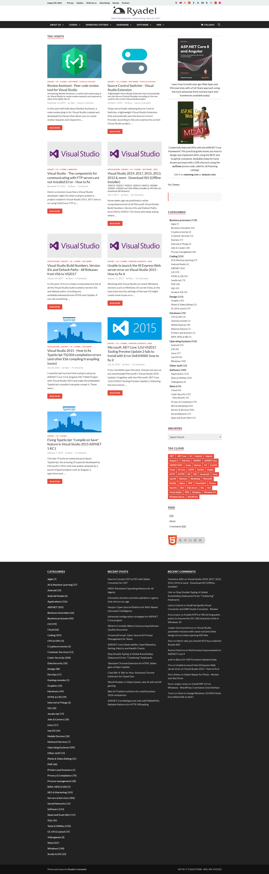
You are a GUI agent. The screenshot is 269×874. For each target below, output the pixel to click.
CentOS (213, 465)
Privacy (70, 3)
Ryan (129, 103)
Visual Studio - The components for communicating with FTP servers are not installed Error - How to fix (73, 177)
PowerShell (201, 483)
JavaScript (176, 280)
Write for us (91, 3)
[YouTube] (180, 2)
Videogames (177, 381)
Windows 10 (210, 492)
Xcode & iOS (177, 292)
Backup (197, 465)
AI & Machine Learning (182, 260)
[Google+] (185, 2)
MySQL (173, 483)
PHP (173, 284)
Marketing (195, 478)
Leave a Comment (85, 103)
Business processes (180, 220)
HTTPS (181, 474)
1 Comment (83, 186)
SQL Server (192, 487)
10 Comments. (137, 195)
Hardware (122, 24)
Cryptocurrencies (179, 232)
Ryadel (71, 869)
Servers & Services (137, 261)
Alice (73, 103)
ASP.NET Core (210, 460)
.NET (172, 456)
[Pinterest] (215, 2)
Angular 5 (174, 460)
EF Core (181, 469)
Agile (173, 224)
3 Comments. (81, 278)
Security (173, 487)
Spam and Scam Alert (181, 417)
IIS (189, 474)
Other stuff (176, 365)
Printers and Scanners (181, 332)
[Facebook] (194, 2)
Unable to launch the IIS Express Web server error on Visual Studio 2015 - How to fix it (134, 269)
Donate (116, 3)
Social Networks (179, 413)
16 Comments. (142, 278)
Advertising (104, 3)
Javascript (204, 474)
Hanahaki (81, 869)
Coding (73, 24)
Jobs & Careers (178, 247)
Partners (126, 3)
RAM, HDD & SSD (180, 336)
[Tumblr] (207, 2)
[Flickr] (220, 2)
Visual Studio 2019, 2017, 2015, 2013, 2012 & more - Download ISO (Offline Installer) (194, 583)
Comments (178, 526)
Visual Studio (176, 492)
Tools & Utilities (87, 81)
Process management (181, 251)
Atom (173, 521)
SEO (182, 487)
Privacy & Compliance (182, 401)
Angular (208, 456)
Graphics (175, 300)
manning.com (191, 174)
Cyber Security (178, 394)
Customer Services (180, 235)
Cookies (79, 3)
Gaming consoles (179, 320)
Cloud (174, 390)
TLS (209, 487)
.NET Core (181, 456)
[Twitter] (176, 2)
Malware (183, 478)
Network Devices (179, 328)
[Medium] (202, 2)
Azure (188, 465)
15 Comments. (138, 364)
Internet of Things (179, 244)
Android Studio (178, 264)
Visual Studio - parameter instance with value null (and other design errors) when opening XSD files (192, 631)
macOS (174, 357)
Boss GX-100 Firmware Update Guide (196, 659)
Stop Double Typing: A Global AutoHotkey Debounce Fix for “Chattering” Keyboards (191, 596)
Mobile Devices (178, 324)
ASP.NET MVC (176, 465)
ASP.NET (50, 81)
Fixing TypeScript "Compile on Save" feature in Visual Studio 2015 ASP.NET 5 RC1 (74, 444)
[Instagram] (211, 2)
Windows (72, 169)
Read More (53, 127)
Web (158, 24)
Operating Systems (97, 24)
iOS (173, 349)
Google (210, 469)
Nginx (182, 483)
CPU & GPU (177, 316)
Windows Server (177, 497)
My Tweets (174, 184)
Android (175, 345)
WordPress (193, 497)
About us (55, 24)
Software (142, 24)
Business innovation (180, 227)
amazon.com (209, 174)
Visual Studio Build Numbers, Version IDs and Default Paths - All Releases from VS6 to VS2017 (73, 269)
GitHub (200, 469)
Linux (173, 353)
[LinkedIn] (198, 2)
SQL (173, 288)
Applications (114, 169)
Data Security (179, 397)
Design (173, 296)
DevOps (175, 239)
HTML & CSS (177, 276)
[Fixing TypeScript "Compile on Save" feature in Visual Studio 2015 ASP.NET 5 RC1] (74, 420)
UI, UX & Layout (178, 308)
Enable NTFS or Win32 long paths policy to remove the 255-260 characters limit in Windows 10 (194, 618)
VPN (187, 492)
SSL (202, 487)
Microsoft (207, 478)
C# (57, 81)
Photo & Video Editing (182, 304)
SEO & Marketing (179, 405)
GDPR (191, 469)
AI (191, 456)
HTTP (172, 474)
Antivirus (186, 460)
